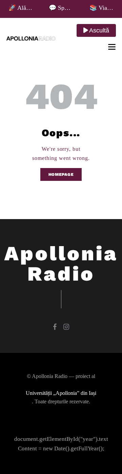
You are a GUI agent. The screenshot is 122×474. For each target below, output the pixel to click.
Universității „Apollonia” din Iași (61, 393)
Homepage (61, 174)
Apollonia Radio (61, 263)
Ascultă (98, 30)
